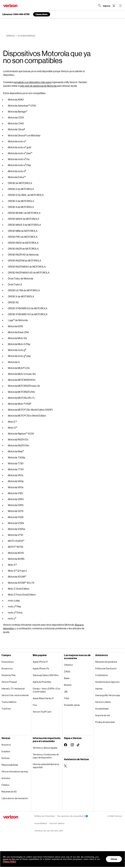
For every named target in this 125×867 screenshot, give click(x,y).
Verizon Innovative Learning (15, 771)
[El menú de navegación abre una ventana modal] (120, 5)
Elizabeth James (72, 705)
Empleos (6, 751)
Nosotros (6, 744)
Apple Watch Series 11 (43, 698)
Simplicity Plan (9, 675)
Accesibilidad (102, 708)
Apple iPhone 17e (41, 668)
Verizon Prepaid (9, 682)
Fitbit (66, 698)
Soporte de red (102, 715)
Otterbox (68, 665)
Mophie (67, 685)
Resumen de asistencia (106, 661)
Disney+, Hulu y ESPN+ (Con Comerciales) (46, 690)
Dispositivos (8, 661)
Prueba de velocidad (105, 722)
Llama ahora (42, 14)
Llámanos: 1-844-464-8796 (15, 14)
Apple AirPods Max (42, 682)
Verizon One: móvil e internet (15, 695)
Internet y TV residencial (13, 688)
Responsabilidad (10, 765)
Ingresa (99, 688)
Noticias (6, 758)
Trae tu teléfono (9, 702)
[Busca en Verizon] (99, 5)
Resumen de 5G (9, 791)
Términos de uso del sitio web (48, 831)
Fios (35, 705)
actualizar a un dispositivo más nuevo (33, 82)
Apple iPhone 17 (40, 661)
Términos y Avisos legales (45, 747)
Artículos (6, 778)
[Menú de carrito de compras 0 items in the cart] (113, 5)
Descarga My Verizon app (107, 695)
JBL (66, 691)
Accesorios (7, 668)
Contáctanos (101, 675)
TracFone (6, 708)
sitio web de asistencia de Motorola (38, 85)
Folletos (5, 785)
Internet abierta (56, 823)
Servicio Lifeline (103, 702)
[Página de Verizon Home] (10, 5)
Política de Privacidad (44, 816)
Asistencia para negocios (107, 682)
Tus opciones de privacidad (70, 816)
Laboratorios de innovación (15, 798)
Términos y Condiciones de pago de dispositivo (46, 756)
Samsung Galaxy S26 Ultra (45, 675)
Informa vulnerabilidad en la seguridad (46, 766)
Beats (67, 678)
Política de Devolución (105, 668)
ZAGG (67, 671)
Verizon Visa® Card (42, 711)
